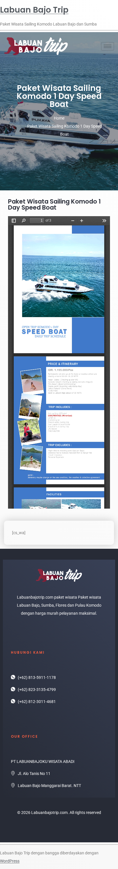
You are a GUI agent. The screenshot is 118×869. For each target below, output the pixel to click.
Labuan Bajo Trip (34, 9)
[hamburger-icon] (107, 46)
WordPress (9, 861)
